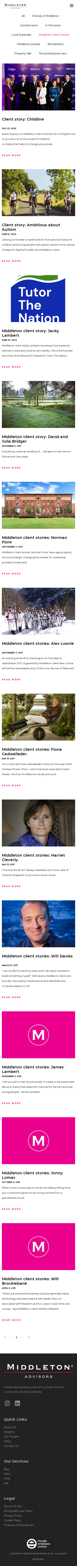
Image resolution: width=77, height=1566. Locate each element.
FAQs (7, 1441)
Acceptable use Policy (18, 1511)
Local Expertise (21, 34)
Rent (7, 1473)
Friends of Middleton (45, 16)
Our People (11, 1436)
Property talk (22, 53)
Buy (6, 1469)
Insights (9, 1432)
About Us (10, 1427)
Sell (6, 1483)
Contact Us (11, 1446)
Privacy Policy (13, 1515)
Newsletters (56, 44)
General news (29, 25)
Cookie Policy (12, 1520)
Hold (7, 1478)
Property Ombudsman (19, 1525)
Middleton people (28, 44)
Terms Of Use (13, 1506)
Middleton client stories (54, 34)
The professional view (53, 53)
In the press (53, 25)
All (23, 16)
